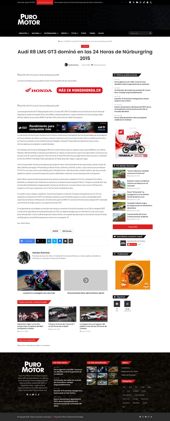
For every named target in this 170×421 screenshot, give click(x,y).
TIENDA (92, 33)
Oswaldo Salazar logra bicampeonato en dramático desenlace (139, 205)
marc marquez (139, 395)
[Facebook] (27, 394)
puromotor (126, 403)
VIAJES (101, 33)
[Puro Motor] (28, 19)
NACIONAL (36, 33)
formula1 (135, 391)
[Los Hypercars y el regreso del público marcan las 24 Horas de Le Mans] (94, 314)
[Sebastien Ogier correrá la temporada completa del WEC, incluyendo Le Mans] (31, 314)
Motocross (126, 399)
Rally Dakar (136, 403)
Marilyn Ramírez (73, 65)
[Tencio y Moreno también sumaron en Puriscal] (119, 174)
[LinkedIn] (49, 241)
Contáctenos (125, 368)
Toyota (145, 403)
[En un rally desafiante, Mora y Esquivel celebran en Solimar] (113, 376)
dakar (149, 387)
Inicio (61, 41)
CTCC (142, 387)
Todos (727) (132, 227)
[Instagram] (35, 394)
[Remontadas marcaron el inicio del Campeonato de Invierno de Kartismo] (102, 382)
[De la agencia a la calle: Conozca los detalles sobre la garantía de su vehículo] (92, 369)
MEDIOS (64, 33)
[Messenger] (60, 241)
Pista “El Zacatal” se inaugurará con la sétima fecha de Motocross (138, 194)
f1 (123, 391)
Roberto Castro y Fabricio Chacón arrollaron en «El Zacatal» (138, 183)
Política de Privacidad (128, 375)
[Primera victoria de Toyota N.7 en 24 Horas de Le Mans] (62, 314)
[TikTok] (38, 394)
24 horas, (68, 231)
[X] (30, 394)
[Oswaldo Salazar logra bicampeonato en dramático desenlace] (119, 206)
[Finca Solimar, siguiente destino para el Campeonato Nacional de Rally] (113, 382)
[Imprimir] (70, 241)
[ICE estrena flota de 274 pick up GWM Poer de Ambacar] (102, 376)
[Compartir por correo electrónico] (65, 241)
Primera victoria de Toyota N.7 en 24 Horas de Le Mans (61, 325)
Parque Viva (144, 399)
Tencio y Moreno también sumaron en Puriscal (138, 172)
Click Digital (79, 417)
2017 (136, 387)
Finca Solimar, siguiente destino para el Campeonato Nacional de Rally (77, 2)
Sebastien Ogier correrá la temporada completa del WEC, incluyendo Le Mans (30, 326)
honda (144, 391)
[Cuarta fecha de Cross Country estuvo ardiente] (119, 217)
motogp (135, 399)
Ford (128, 391)
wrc (124, 406)
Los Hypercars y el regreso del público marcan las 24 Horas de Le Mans (93, 326)
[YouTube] (33, 394)
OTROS (83, 33)
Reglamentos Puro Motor (129, 371)
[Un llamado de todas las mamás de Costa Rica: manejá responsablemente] (102, 369)
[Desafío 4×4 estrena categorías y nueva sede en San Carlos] (113, 369)
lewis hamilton (127, 395)
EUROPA (67, 41)
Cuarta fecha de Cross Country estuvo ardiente (137, 215)
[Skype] (54, 241)
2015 (56, 231)
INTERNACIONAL (50, 33)
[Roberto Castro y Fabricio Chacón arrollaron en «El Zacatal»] (119, 184)
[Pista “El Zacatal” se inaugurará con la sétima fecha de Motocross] (119, 195)
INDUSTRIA (23, 33)
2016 (130, 387)
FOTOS (73, 33)
